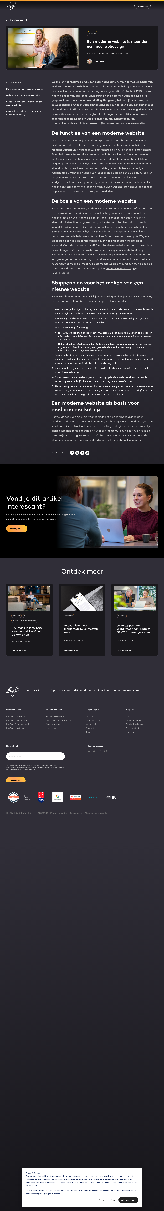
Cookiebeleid (75, 813)
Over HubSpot (132, 728)
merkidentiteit (60, 273)
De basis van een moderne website (23, 95)
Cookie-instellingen (107, 1200)
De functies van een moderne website (24, 89)
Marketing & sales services (58, 720)
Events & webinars (134, 724)
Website (92, 34)
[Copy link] (87, 453)
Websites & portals (55, 716)
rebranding (64, 350)
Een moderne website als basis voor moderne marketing (23, 113)
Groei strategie (53, 724)
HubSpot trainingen (15, 728)
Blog (128, 716)
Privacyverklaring (58, 813)
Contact (90, 728)
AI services (51, 728)
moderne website (62, 149)
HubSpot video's (133, 720)
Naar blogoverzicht (19, 20)
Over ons (90, 716)
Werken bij (91, 724)
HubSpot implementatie (17, 720)
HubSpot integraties (15, 716)
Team (88, 732)
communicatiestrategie (120, 268)
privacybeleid (102, 1182)
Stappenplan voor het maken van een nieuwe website (24, 103)
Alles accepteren (128, 1200)
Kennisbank (131, 732)
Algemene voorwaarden (96, 813)
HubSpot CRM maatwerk (17, 724)
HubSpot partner (94, 720)
